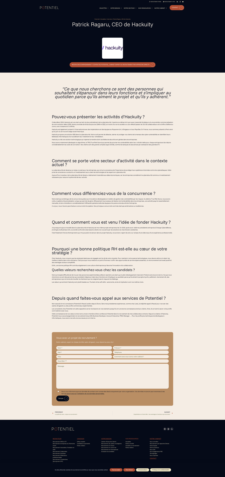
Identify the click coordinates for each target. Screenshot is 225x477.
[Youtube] (168, 429)
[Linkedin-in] (172, 429)
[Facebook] (164, 429)
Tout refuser (129, 470)
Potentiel (96, 19)
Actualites (103, 19)
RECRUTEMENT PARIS (155, 1)
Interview (109, 19)
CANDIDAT (80, 439)
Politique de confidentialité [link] (160, 470)
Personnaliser (142, 470)
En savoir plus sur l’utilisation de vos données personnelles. (84, 393)
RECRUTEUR (57, 439)
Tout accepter (116, 470)
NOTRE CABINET (155, 439)
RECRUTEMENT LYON (169, 1)
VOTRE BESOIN (106, 439)
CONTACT (153, 458)
